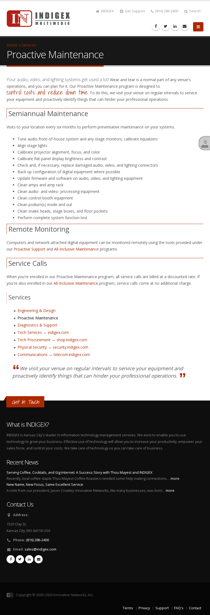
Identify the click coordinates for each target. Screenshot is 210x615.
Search (194, 11)
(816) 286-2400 (166, 11)
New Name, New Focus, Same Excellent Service (45, 484)
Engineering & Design (37, 310)
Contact (195, 608)
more (175, 478)
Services (29, 45)
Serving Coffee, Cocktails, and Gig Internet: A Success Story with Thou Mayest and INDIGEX (79, 472)
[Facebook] (156, 26)
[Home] (41, 18)
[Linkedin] (175, 26)
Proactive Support (29, 249)
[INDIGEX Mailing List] (184, 26)
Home (12, 45)
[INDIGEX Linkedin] (29, 559)
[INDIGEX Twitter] (20, 559)
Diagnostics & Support (37, 325)
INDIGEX (107, 11)
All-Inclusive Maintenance (76, 249)
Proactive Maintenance (38, 317)
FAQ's (178, 608)
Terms (128, 608)
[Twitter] (165, 26)
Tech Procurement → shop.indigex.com (52, 339)
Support (162, 608)
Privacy (144, 608)
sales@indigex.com (40, 549)
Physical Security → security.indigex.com (53, 347)
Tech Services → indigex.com (43, 332)
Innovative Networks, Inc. (73, 595)
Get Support (134, 11)
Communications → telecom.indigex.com (54, 354)
